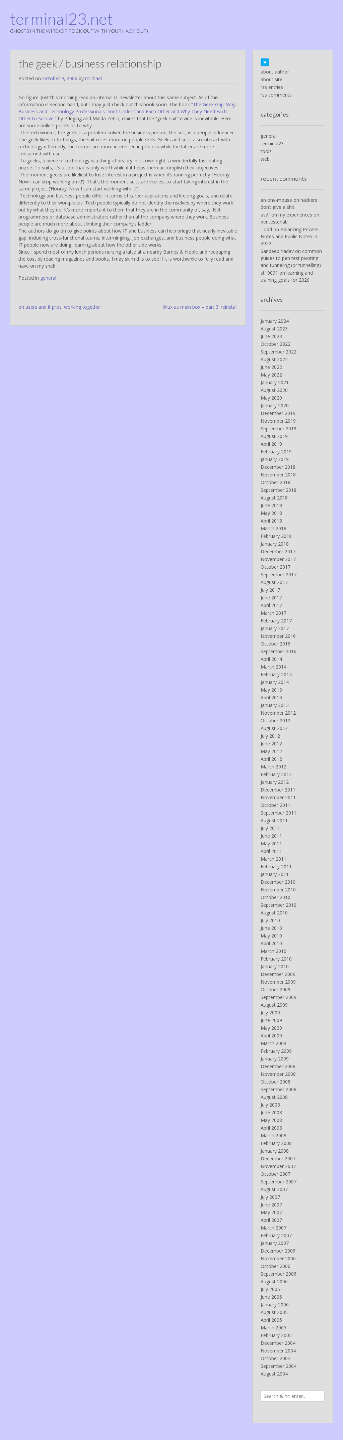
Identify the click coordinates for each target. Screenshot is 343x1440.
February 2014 (276, 674)
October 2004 (275, 1358)
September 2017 (278, 574)
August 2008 (274, 1097)
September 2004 (278, 1366)
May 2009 (271, 1028)
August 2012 (274, 728)
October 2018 (275, 482)
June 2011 (271, 836)
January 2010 (275, 966)
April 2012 (271, 759)
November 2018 (278, 474)
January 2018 (275, 544)
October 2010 (275, 897)
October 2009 (275, 989)
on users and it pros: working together (59, 307)
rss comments (276, 95)
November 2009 (278, 982)
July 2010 (270, 920)
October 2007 (275, 1174)
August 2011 (274, 820)
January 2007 (275, 1243)
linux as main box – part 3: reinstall (200, 307)
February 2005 (276, 1335)
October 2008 (275, 1081)
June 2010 (271, 928)
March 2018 (273, 528)
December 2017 (278, 551)
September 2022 (278, 351)
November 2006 (278, 1258)
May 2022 (271, 375)
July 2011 (270, 828)
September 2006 (278, 1274)
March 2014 (273, 667)
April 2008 (271, 1128)
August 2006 (274, 1281)
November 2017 (278, 559)
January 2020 (275, 405)
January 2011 (275, 874)
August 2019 (274, 436)
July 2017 (270, 590)
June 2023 (271, 336)
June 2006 (271, 1297)
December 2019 (278, 413)
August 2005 (274, 1312)
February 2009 (276, 1051)
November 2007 (278, 1166)
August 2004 (274, 1374)
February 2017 (276, 620)
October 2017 (275, 567)
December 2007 (278, 1158)
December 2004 (278, 1343)
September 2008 (278, 1089)
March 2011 (273, 859)
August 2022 (274, 359)
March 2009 (273, 1043)
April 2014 (271, 659)
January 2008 (275, 1151)
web (265, 159)
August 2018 (274, 497)
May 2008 (271, 1120)
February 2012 (276, 774)
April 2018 (271, 521)
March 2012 (273, 766)
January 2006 (275, 1304)
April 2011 (271, 851)
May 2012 (271, 751)
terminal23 (272, 143)
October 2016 (275, 643)
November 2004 (278, 1350)
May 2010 (271, 935)
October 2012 (275, 720)
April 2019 (271, 444)
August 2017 (274, 582)
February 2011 (276, 866)
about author (275, 71)
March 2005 (273, 1327)
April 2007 (271, 1220)
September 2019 (278, 428)
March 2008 (273, 1135)
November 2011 (278, 797)
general (48, 278)
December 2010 (278, 882)
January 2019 (275, 459)
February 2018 (276, 536)
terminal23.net (61, 19)
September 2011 (278, 813)
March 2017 (273, 613)
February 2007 (276, 1235)
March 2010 (273, 951)
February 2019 (276, 451)
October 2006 (275, 1266)
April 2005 (271, 1320)
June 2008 (271, 1112)
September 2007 (278, 1181)
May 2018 (271, 513)
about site (271, 79)
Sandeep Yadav (277, 251)
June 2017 (271, 597)
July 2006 (270, 1289)
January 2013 (275, 705)
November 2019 (278, 421)
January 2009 (275, 1058)
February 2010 (276, 959)
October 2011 (275, 805)
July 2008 (270, 1105)
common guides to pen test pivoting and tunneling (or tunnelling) (291, 258)
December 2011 (278, 789)
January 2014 (275, 682)
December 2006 (278, 1251)
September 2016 (278, 651)
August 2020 (274, 390)
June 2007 (271, 1204)
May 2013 (271, 690)
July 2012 (270, 736)
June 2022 (271, 367)
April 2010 (271, 943)
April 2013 (271, 697)
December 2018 (278, 467)
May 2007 (271, 1212)
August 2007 (274, 1189)
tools (266, 151)
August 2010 (274, 912)
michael (93, 78)
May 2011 (271, 843)
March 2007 (273, 1228)
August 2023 (274, 328)
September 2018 (278, 490)
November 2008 (278, 1074)
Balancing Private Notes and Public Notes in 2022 (289, 236)
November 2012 (278, 713)
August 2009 (274, 1005)
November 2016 (278, 636)
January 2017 (275, 628)
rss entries (272, 87)
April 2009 (271, 1035)
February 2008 (276, 1143)
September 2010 (278, 905)
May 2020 (271, 398)
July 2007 (270, 1197)
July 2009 (270, 1012)
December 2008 (278, 1066)
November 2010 (278, 889)
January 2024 (275, 321)
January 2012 (275, 782)
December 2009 (278, 974)
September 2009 (278, 997)
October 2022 (275, 344)
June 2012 (271, 743)
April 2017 (271, 605)
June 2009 (271, 1020)
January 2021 (275, 382)
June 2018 (271, 505)
